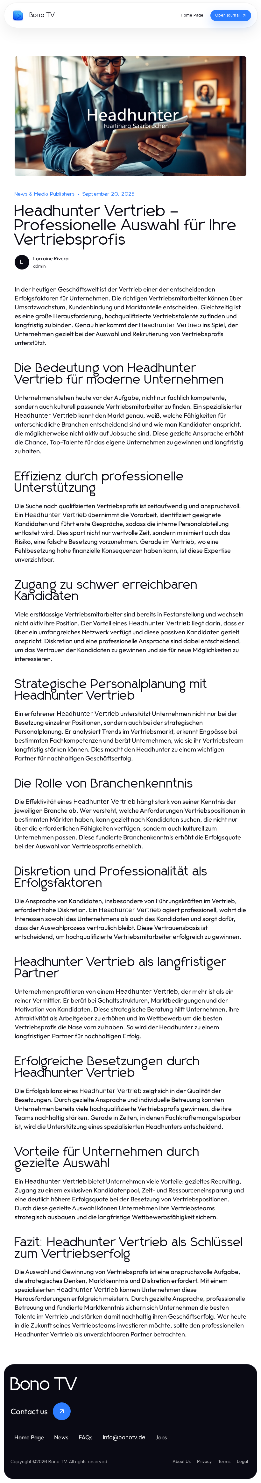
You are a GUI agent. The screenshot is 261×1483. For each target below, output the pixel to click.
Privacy (204, 1461)
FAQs (86, 1437)
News (61, 1437)
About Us (182, 1461)
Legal (242, 1461)
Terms (224, 1461)
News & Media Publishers (45, 194)
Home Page (29, 1437)
